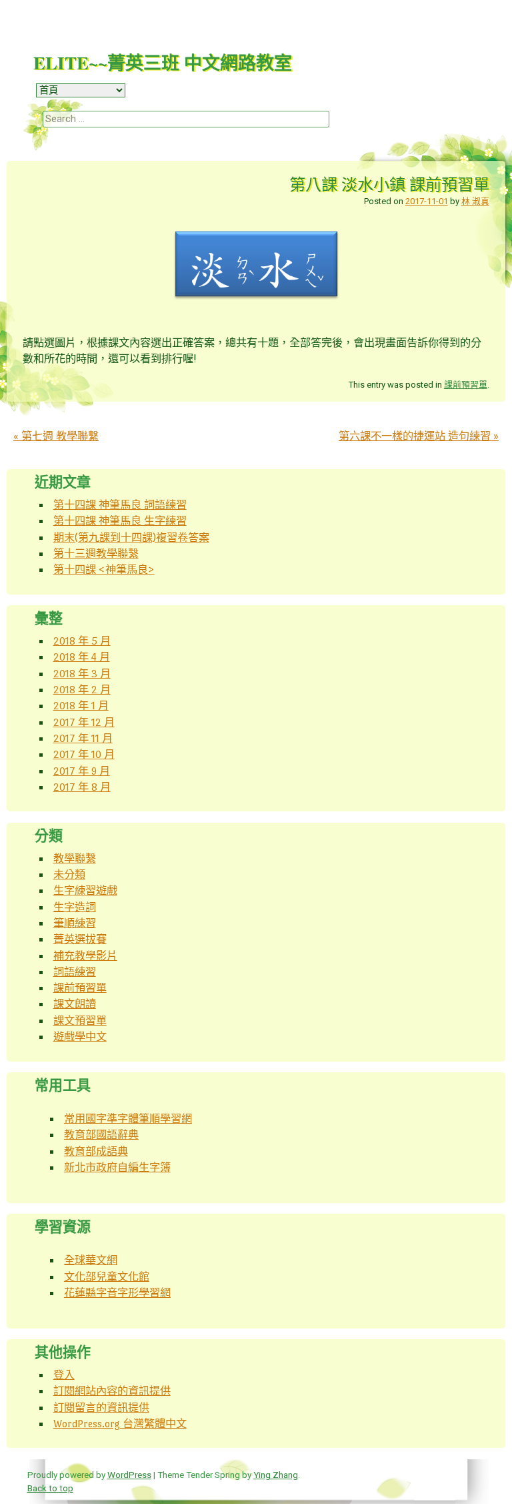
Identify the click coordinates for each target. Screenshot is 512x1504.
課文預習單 (80, 1020)
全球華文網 (90, 1260)
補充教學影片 (85, 956)
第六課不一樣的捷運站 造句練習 (419, 436)
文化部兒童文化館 (106, 1276)
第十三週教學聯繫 (96, 553)
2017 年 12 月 (84, 722)
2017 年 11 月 (83, 738)
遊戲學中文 (80, 1036)
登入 (64, 1375)
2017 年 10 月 (84, 754)
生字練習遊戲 (85, 890)
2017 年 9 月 (81, 771)
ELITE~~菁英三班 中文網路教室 (162, 62)
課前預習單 (465, 385)
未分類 (69, 874)
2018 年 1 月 (81, 705)
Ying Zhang (275, 1474)
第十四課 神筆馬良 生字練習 (120, 520)
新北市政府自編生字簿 (117, 1167)
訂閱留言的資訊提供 (101, 1407)
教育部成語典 (96, 1151)
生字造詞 (74, 907)
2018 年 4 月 (81, 657)
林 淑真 (475, 201)
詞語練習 (74, 972)
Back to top (50, 1488)
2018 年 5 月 (82, 641)
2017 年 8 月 (82, 787)
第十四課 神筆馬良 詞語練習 (120, 504)
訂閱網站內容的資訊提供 (112, 1391)
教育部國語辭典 (101, 1134)
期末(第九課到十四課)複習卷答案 (131, 537)
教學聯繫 (74, 858)
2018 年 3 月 (82, 673)
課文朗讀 (74, 1004)
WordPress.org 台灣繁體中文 (120, 1423)
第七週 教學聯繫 (56, 436)
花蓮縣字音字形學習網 (117, 1292)
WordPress (129, 1474)
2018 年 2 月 (82, 689)
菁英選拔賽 (80, 939)
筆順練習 (74, 923)
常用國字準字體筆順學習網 (128, 1118)
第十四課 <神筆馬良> (104, 569)
